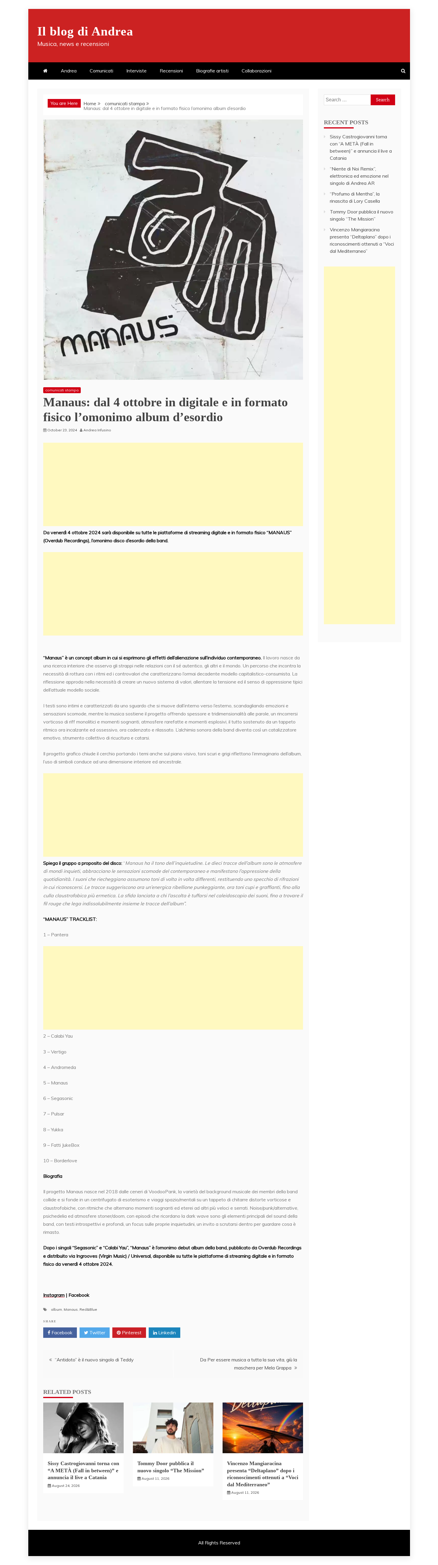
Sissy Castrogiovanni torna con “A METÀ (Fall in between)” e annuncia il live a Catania (83, 1470)
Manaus (71, 1309)
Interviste (136, 71)
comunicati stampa (62, 390)
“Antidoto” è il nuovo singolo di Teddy (94, 1360)
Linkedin (166, 1332)
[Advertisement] (173, 484)
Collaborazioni (256, 71)
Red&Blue (88, 1309)
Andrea (69, 71)
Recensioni (171, 71)
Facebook (61, 1332)
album (56, 1309)
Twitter (96, 1332)
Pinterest (131, 1332)
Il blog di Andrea (85, 31)
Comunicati (101, 71)
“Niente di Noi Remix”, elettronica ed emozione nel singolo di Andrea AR (359, 176)
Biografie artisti (212, 71)
